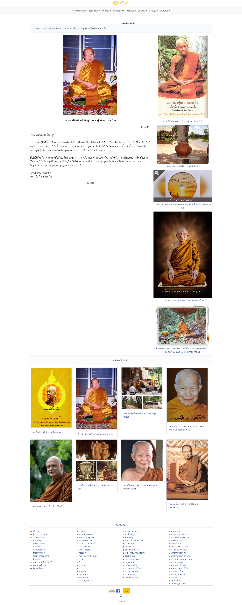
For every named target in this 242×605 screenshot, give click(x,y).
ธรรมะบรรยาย (85, 546)
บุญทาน (82, 565)
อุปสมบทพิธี (176, 580)
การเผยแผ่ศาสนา (39, 565)
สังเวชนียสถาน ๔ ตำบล (181, 558)
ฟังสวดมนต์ (84, 577)
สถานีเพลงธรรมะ (132, 549)
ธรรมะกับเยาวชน (86, 540)
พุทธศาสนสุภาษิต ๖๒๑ (181, 555)
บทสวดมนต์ (130, 562)
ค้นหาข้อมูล (37, 540)
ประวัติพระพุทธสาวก (180, 537)
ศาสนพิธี (130, 10)
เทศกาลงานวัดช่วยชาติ (42, 562)
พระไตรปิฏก (130, 534)
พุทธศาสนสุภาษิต (178, 552)
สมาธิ (81, 568)
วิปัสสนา (82, 571)
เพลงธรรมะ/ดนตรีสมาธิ (135, 552)
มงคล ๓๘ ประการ (179, 549)
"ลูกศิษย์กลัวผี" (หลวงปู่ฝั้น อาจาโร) (48, 432)
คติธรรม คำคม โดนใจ (88, 555)
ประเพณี (141, 10)
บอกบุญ (152, 10)
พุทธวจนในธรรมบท (179, 546)
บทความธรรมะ (85, 549)
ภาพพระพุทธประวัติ (179, 534)
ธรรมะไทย (121, 601)
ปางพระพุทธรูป (177, 562)
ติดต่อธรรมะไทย (39, 543)
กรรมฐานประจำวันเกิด (134, 568)
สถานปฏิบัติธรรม (86, 534)
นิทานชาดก (176, 543)
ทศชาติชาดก (176, 540)
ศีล (80, 562)
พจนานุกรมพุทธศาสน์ (134, 540)
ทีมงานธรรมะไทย (39, 534)
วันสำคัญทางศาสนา (179, 583)
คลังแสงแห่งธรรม (132, 558)
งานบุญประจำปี (131, 574)
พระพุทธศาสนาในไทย (180, 568)
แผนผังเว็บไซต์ (38, 537)
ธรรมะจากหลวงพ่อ (51, 28)
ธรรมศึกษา (93, 10)
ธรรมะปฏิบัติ (130, 555)
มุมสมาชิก (164, 10)
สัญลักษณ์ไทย (38, 552)
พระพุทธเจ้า (176, 531)
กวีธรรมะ (82, 552)
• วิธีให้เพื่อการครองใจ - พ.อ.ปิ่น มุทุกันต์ (182, 165)
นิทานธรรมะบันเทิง (86, 543)
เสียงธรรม (129, 546)
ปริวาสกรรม (84, 574)
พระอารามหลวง (178, 574)
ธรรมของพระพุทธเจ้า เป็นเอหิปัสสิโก (48, 506)
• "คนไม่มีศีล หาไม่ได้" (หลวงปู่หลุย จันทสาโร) (182, 121)
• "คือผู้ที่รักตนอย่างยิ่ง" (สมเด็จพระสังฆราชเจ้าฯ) (182, 300)
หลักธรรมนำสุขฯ (132, 565)
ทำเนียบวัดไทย (177, 571)
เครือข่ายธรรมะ (39, 549)
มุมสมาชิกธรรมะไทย (40, 555)
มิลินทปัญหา (130, 543)
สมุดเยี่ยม (36, 546)
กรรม (81, 558)
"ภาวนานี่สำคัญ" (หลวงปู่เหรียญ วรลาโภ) (96, 433)
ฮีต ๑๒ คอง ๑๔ (132, 571)
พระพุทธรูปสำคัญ (178, 565)
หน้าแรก (36, 28)
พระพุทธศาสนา (78, 10)
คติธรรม (105, 10)
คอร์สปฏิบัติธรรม (86, 580)
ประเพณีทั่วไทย (131, 577)
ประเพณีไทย (37, 568)
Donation (36, 558)
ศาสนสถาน (118, 10)
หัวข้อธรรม (129, 537)
